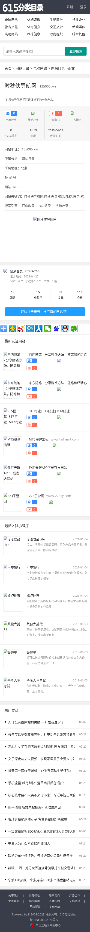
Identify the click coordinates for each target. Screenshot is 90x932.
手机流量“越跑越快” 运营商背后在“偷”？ (36, 783)
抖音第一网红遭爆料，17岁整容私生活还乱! (39, 770)
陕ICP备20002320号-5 (44, 920)
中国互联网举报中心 (48, 925)
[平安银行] (12, 573)
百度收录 (28, 205)
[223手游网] (12, 502)
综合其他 (78, 34)
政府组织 (56, 34)
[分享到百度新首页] (56, 328)
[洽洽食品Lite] (12, 545)
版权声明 (34, 901)
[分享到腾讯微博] (30, 328)
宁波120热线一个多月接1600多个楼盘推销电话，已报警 (48, 880)
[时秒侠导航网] (45, 235)
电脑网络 (11, 19)
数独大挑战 (35, 624)
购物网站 (11, 34)
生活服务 (56, 19)
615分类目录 (68, 914)
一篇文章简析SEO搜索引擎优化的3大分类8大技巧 (43, 831)
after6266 (32, 271)
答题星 (31, 652)
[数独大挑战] (12, 630)
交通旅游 (56, 27)
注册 (70, 7)
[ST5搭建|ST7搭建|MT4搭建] (12, 417)
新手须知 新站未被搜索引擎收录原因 (34, 807)
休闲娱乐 (33, 19)
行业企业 (78, 19)
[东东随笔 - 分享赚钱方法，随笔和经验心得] (12, 389)
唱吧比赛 (33, 595)
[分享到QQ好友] (65, 328)
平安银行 (33, 567)
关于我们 (13, 896)
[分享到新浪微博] (21, 328)
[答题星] (12, 658)
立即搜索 (75, 51)
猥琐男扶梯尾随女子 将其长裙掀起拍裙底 (37, 819)
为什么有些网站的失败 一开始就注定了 (36, 722)
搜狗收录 (61, 205)
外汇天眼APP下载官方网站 (48, 467)
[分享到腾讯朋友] (74, 328)
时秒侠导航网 (21, 85)
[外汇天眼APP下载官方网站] (12, 474)
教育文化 (11, 27)
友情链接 (74, 901)
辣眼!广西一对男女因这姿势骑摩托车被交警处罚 (42, 868)
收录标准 (34, 896)
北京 (24, 168)
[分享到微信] (47, 328)
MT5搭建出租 (38, 439)
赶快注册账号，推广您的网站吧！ (45, 311)
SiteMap (55, 907)
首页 (8, 68)
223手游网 (36, 496)
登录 (83, 7)
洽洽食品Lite (36, 539)
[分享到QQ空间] (12, 328)
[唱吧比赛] (12, 602)
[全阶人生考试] (12, 686)
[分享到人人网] (38, 328)
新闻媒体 (78, 27)
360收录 (45, 205)
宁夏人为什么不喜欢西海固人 (29, 843)
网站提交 (35, 907)
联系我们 (54, 896)
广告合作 (74, 896)
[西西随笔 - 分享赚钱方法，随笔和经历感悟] (12, 361)
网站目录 (22, 68)
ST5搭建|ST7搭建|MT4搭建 (49, 411)
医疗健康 (33, 34)
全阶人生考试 (36, 680)
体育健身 (33, 27)
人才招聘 (54, 901)
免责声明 (13, 901)
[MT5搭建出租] (12, 445)
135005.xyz (47, 86)
